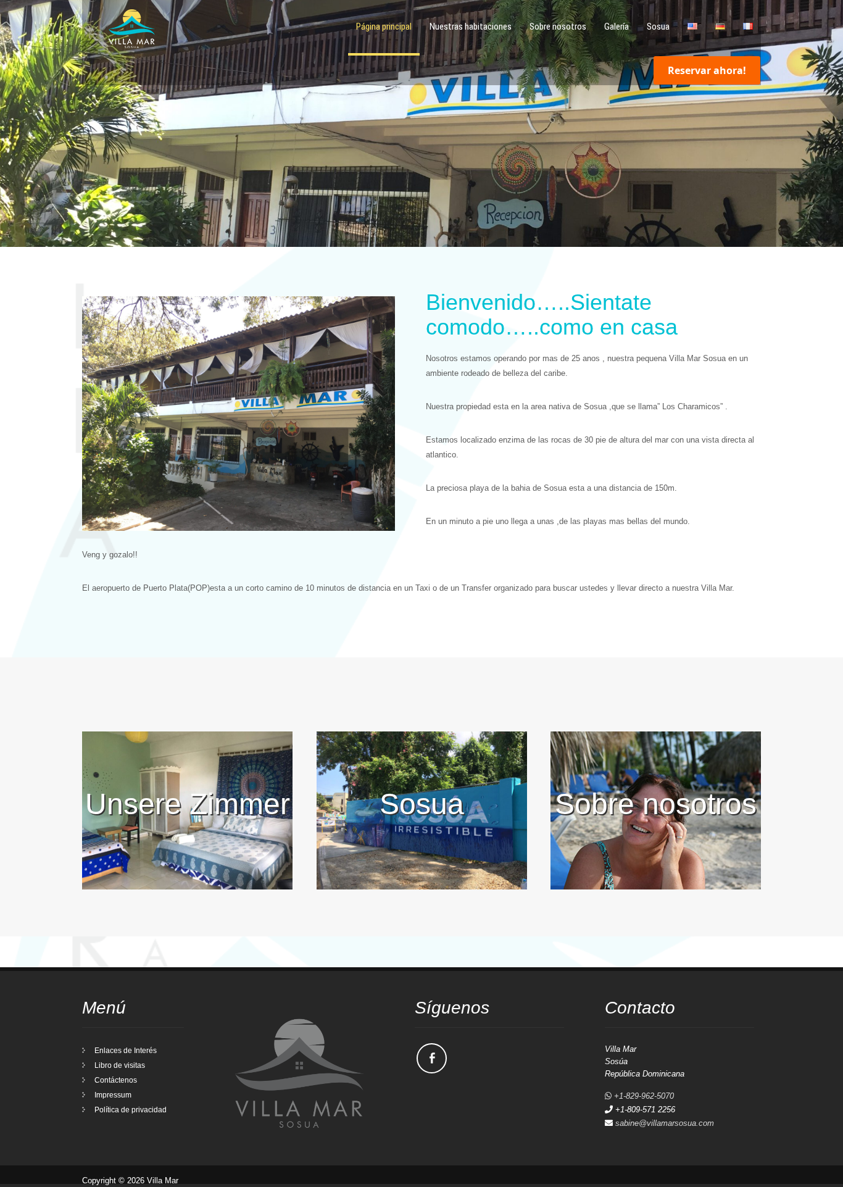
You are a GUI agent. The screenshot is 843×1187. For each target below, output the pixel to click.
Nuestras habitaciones (471, 26)
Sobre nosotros (557, 26)
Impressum (112, 1095)
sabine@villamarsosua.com (664, 1123)
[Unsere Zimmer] (187, 886)
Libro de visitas (119, 1065)
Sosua (658, 26)
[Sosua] (422, 886)
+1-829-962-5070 (643, 1096)
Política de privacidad (130, 1110)
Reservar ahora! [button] (707, 70)
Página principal (384, 26)
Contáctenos (115, 1080)
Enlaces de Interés (125, 1050)
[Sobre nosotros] (655, 886)
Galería (616, 26)
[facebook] (432, 1058)
